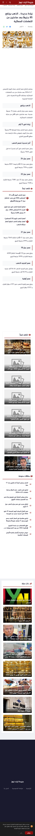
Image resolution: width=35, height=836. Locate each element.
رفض (21, 833)
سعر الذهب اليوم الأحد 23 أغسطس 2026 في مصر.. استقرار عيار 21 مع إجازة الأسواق (15, 198)
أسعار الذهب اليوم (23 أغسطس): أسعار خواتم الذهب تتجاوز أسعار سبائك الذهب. (15, 221)
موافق (29, 833)
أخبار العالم (20, 5)
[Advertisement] (17, 68)
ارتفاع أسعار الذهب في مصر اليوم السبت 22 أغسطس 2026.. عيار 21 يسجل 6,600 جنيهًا (14, 210)
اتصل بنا (6, 788)
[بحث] (10, 2)
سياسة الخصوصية (17, 788)
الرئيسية (28, 788)
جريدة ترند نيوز (26, 2)
